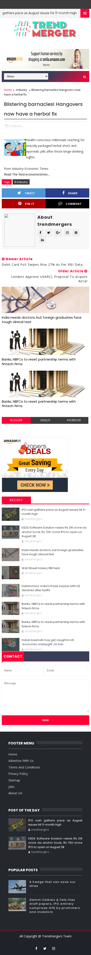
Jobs (11, 787)
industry (21, 90)
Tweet (30, 193)
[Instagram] (42, 3)
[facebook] (36, 948)
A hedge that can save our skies (52, 884)
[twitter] (45, 948)
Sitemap (14, 780)
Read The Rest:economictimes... (27, 174)
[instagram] (53, 948)
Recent (16, 500)
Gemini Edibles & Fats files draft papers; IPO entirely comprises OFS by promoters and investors (54, 906)
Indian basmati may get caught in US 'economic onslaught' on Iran (48, 642)
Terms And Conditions (24, 767)
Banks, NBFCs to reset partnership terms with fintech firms (39, 361)
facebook (74, 420)
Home (8, 90)
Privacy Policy (18, 774)
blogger (16, 420)
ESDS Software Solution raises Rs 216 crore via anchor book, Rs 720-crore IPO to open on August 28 (54, 531)
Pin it (29, 204)
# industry (21, 182)
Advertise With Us (21, 761)
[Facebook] (48, 3)
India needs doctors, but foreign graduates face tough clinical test (42, 319)
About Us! (15, 793)
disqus (45, 420)
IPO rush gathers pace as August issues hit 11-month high (55, 822)
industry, (17, 126)
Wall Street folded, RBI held (41, 568)
